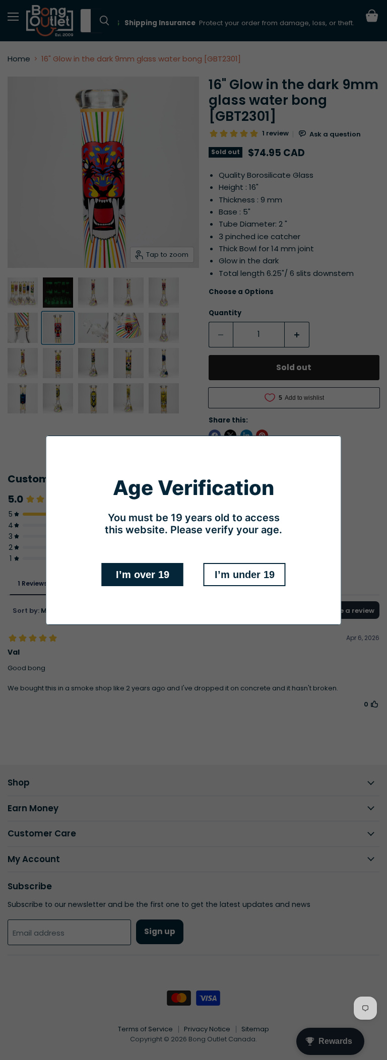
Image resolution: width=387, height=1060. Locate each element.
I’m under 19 (245, 574)
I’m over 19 (142, 574)
